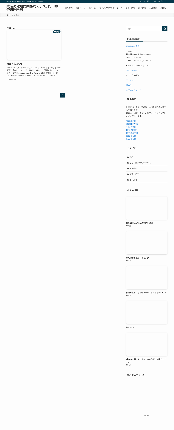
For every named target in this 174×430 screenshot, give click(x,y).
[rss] (162, 1)
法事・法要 (134, 174)
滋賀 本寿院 (131, 136)
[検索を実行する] (164, 28)
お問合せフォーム (133, 90)
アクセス (130, 80)
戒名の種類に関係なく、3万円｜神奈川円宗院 (32, 8)
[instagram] (148, 1)
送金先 (129, 85)
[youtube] (158, 1)
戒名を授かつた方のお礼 (140, 163)
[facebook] (141, 1)
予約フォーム (132, 70)
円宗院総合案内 (132, 46)
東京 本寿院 (131, 121)
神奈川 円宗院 (132, 124)
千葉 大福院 (131, 127)
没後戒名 (133, 168)
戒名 (131, 157)
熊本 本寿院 (131, 139)
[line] (155, 1)
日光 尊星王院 (132, 133)
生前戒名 (133, 180)
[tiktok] (151, 1)
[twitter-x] (144, 1)
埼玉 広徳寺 (131, 130)
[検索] (165, 1)
